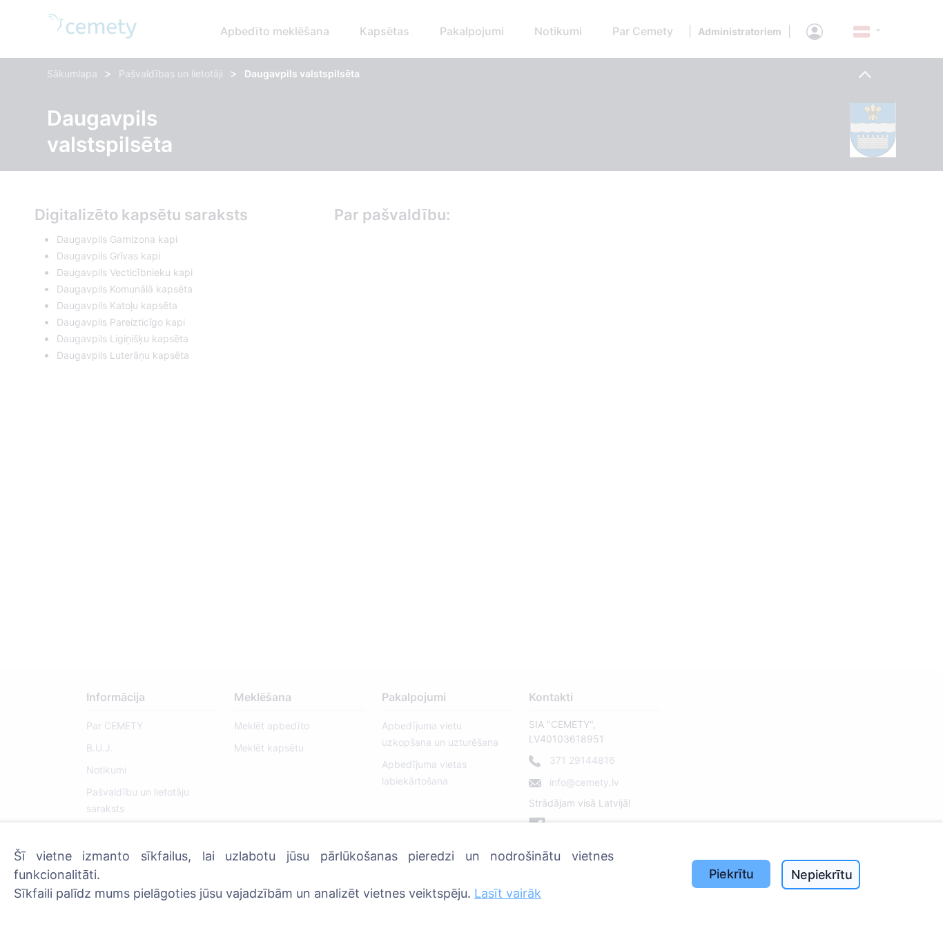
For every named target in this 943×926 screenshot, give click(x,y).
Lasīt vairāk (507, 893)
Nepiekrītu (821, 874)
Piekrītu (732, 874)
